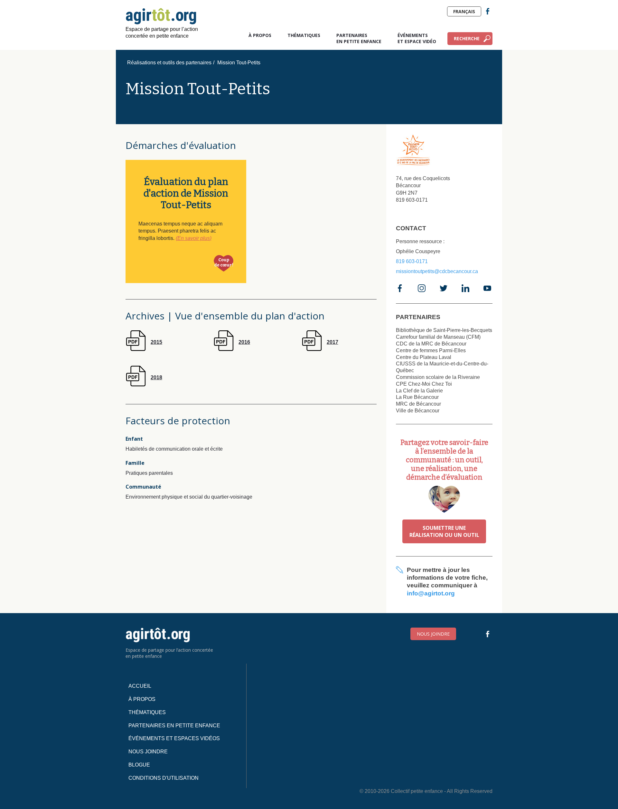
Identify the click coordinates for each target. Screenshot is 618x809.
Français (464, 11)
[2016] (231, 349)
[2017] (320, 349)
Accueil (139, 686)
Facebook (487, 11)
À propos (259, 35)
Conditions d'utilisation (163, 778)
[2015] (144, 349)
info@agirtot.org (431, 593)
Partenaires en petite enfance (358, 38)
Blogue (139, 765)
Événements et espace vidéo (417, 38)
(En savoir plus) (193, 238)
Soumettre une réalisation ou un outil (444, 531)
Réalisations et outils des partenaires (169, 62)
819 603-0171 (412, 261)
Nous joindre (433, 634)
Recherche (467, 38)
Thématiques (303, 35)
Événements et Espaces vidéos (174, 738)
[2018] (144, 384)
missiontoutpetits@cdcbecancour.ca (437, 271)
